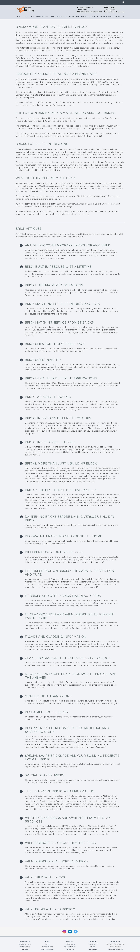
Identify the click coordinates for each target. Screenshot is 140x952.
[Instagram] (64, 931)
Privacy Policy (93, 949)
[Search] (123, 2)
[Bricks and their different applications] (22, 379)
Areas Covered (92, 944)
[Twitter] (76, 931)
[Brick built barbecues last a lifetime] (22, 267)
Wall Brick (25, 949)
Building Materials (47, 946)
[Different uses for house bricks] (22, 553)
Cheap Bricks (70, 949)
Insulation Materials (70, 946)
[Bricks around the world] (22, 397)
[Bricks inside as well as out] (22, 442)
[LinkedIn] (70, 931)
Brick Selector (115, 941)
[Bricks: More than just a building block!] (22, 464)
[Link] (26, 9)
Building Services (25, 941)
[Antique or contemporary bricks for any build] (22, 246)
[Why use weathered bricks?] (22, 910)
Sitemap (92, 946)
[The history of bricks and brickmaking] (22, 792)
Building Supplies (25, 946)
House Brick (70, 941)
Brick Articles (93, 941)
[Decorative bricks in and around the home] (22, 537)
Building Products (70, 944)
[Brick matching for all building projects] (22, 304)
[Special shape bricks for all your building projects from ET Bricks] (22, 756)
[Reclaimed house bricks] (22, 712)
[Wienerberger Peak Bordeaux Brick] (22, 862)
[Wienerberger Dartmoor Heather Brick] (22, 843)
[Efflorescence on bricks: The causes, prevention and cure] (22, 571)
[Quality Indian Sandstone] (22, 696)
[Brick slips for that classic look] (22, 344)
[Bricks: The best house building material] (22, 490)
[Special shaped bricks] (22, 776)
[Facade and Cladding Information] (22, 637)
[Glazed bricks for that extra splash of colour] (22, 658)
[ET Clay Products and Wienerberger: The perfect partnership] (22, 615)
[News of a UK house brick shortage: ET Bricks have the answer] (22, 674)
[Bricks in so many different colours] (22, 419)
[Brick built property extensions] (22, 286)
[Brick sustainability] (22, 360)
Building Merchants (25, 944)
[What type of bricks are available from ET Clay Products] (22, 818)
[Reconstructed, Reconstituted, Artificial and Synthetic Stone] (22, 728)
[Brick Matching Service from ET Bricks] (22, 323)
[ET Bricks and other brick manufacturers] (22, 596)
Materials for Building (47, 949)
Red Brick (47, 941)
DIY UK (47, 944)
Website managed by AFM (115, 949)
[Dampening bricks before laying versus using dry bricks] (22, 517)
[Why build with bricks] (22, 878)
